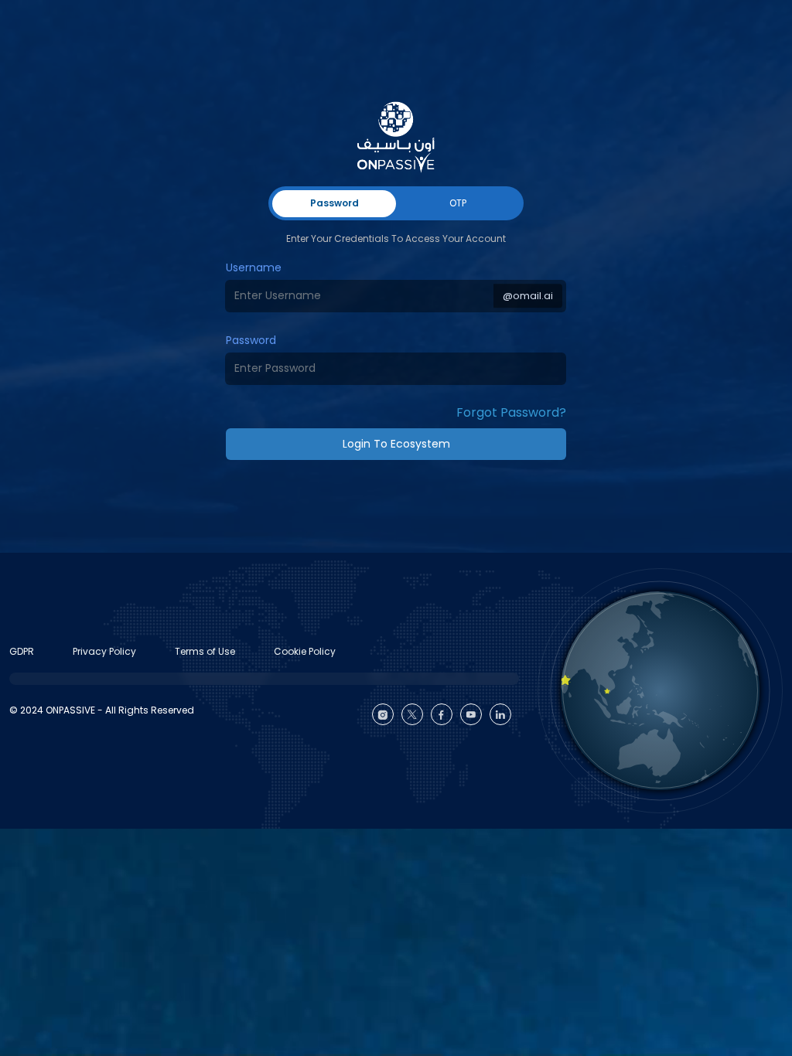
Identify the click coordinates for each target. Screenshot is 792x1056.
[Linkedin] (500, 714)
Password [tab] (334, 202)
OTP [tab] (457, 202)
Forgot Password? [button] (511, 412)
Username (254, 267)
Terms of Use (205, 651)
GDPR (21, 651)
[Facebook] (441, 714)
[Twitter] (412, 714)
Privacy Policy (104, 651)
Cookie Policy (305, 651)
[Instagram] (383, 714)
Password (251, 340)
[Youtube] (471, 714)
